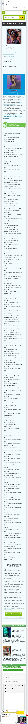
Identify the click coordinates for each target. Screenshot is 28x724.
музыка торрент (8, 609)
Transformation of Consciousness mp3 (12, 667)
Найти (21, 17)
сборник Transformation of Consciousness (12, 670)
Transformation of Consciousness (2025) (13, 53)
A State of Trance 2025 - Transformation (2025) (18, 631)
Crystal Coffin (13, 659)
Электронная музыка (8, 116)
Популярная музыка (18, 115)
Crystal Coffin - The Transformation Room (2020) (17, 651)
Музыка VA (6, 118)
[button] (5, 685)
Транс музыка (18, 116)
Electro (12, 56)
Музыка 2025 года (7, 115)
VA (11, 59)
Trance (8, 56)
